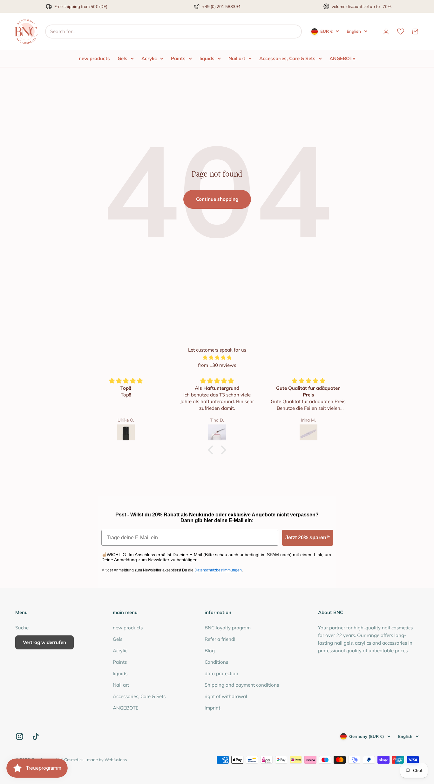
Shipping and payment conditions (242, 685)
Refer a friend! (220, 639)
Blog (210, 651)
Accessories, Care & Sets (287, 58)
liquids (207, 58)
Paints (178, 58)
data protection (221, 673)
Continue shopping (217, 199)
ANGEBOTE (342, 58)
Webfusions (116, 759)
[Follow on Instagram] (19, 736)
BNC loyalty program (228, 628)
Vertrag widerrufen (44, 642)
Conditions (216, 662)
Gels (122, 58)
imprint (212, 708)
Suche (22, 628)
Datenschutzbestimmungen (218, 570)
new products (94, 58)
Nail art (236, 58)
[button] (212, 449)
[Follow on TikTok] (35, 736)
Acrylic (149, 58)
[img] (217, 357)
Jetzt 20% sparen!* (307, 537)
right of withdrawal (226, 696)
